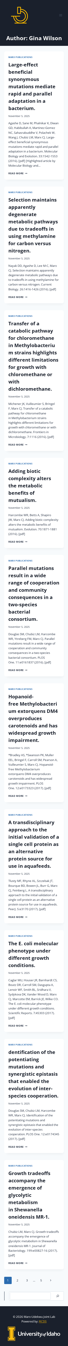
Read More (17, 173)
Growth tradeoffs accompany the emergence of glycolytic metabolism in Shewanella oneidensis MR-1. (29, 1195)
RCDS (43, 1321)
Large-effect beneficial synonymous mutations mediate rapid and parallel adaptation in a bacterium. (31, 86)
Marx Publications (20, 57)
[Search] (57, 1296)
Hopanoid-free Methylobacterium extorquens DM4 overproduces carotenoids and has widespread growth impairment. (33, 718)
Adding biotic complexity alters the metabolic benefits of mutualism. (29, 485)
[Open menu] (60, 15)
